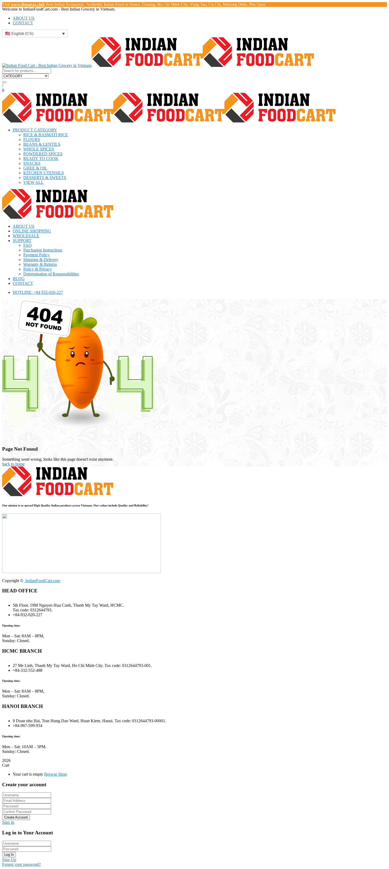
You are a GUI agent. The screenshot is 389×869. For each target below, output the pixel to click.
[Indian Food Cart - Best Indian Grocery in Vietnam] (47, 65)
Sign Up (9, 859)
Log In (9, 855)
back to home (13, 464)
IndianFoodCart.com (42, 580)
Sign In (8, 822)
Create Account (16, 817)
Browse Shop (55, 774)
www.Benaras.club (28, 4)
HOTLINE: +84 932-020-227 (38, 292)
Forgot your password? (21, 864)
